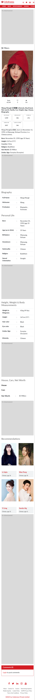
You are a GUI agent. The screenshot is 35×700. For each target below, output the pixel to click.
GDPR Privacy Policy (26, 691)
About (5, 688)
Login (5, 672)
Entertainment (17, 6)
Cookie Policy (16, 691)
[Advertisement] (17, 26)
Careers (17, 688)
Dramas (26, 6)
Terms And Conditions (13, 693)
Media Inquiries (7, 691)
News (9, 6)
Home (4, 6)
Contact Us (11, 688)
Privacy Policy (24, 693)
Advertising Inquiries (26, 688)
